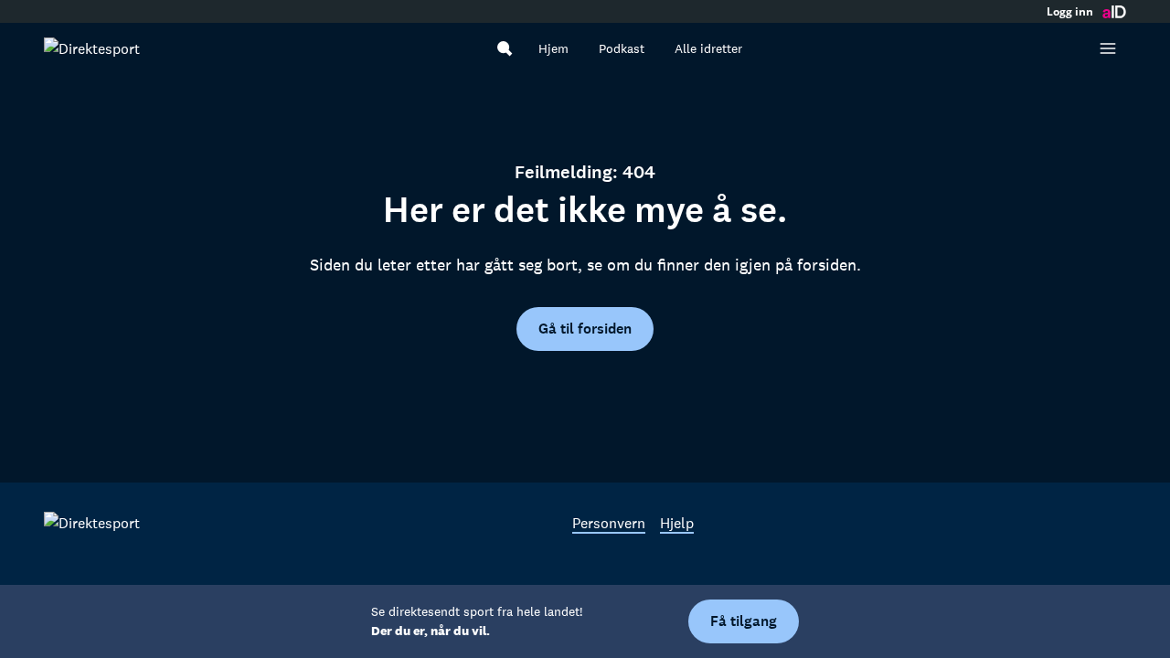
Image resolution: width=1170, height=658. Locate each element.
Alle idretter (708, 48)
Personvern (608, 523)
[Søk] (504, 48)
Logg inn (1070, 11)
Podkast (621, 48)
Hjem (553, 48)
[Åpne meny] (1108, 48)
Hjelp (677, 523)
